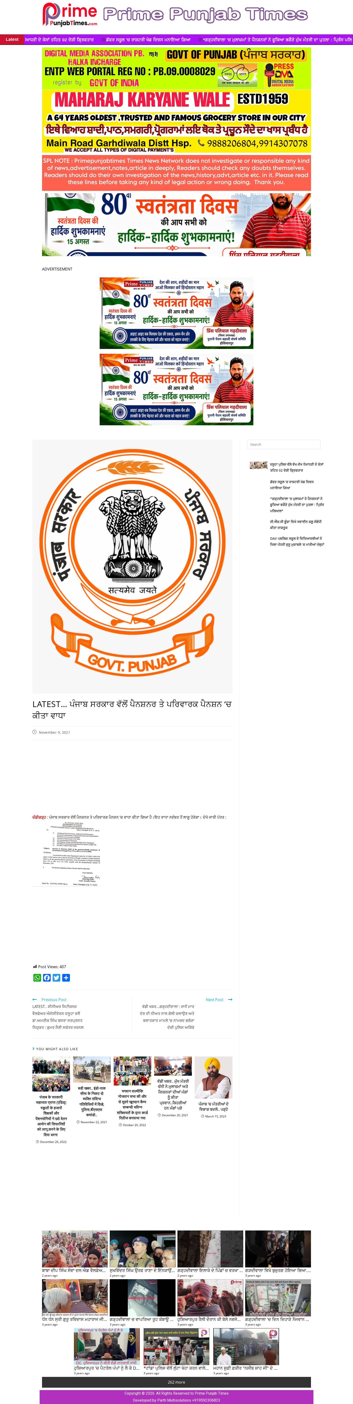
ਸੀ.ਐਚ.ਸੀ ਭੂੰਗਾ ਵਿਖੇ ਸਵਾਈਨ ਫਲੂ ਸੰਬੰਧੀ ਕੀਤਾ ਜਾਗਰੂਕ (275, 40)
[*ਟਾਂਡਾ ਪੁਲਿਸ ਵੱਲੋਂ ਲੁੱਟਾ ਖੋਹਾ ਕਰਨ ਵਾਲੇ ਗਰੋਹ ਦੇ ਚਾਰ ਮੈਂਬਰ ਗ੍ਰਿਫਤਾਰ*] (176, 1346)
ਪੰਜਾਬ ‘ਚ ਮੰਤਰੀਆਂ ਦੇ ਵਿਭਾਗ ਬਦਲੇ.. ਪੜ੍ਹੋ (214, 1106)
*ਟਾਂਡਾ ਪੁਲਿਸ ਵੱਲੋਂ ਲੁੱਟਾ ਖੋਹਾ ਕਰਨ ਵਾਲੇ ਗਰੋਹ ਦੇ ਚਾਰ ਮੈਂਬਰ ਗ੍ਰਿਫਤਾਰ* (200, 1368)
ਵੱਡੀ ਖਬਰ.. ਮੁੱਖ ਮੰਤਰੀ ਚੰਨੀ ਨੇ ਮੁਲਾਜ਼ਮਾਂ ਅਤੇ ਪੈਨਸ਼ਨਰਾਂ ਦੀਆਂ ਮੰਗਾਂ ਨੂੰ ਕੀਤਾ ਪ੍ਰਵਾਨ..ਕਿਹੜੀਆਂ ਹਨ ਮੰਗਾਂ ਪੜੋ (173, 1095)
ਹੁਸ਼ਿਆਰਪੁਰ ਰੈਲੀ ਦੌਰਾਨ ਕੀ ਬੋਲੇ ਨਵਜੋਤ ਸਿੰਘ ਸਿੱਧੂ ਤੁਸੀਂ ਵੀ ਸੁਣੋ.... (229, 1319)
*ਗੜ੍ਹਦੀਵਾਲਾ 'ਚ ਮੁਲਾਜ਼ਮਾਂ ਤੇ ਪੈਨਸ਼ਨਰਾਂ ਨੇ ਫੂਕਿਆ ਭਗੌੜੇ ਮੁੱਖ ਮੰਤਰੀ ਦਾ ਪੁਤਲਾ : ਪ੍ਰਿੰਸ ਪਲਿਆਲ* (138, 40)
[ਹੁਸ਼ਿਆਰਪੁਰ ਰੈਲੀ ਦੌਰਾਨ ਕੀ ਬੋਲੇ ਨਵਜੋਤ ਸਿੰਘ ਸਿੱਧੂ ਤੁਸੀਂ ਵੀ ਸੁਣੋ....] (210, 1297)
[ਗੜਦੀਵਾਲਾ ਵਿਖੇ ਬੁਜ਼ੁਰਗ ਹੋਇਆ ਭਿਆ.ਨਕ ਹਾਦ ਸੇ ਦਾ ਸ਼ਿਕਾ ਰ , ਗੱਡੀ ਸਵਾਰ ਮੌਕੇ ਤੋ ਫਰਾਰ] (278, 1248)
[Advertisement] (132, 778)
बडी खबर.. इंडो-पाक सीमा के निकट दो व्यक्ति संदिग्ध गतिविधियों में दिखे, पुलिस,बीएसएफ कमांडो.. (92, 1102)
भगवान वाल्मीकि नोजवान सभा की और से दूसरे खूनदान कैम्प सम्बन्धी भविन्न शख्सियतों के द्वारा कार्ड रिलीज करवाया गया (132, 1104)
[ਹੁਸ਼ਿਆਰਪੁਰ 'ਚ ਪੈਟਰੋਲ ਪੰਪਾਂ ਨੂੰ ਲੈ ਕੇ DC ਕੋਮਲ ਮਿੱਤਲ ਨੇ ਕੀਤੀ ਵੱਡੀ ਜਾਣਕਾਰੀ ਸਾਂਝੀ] (107, 1346)
